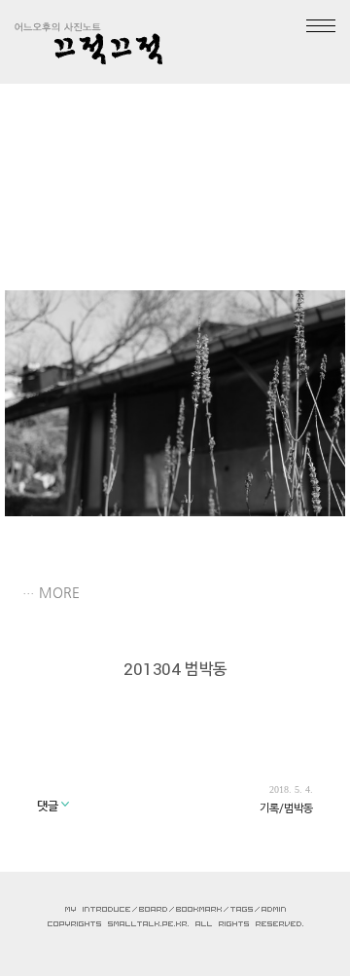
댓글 (49, 805)
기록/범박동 (286, 807)
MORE (59, 592)
